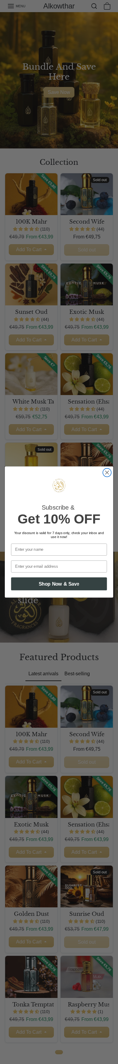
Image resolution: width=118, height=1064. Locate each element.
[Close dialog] (107, 472)
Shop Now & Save (59, 584)
